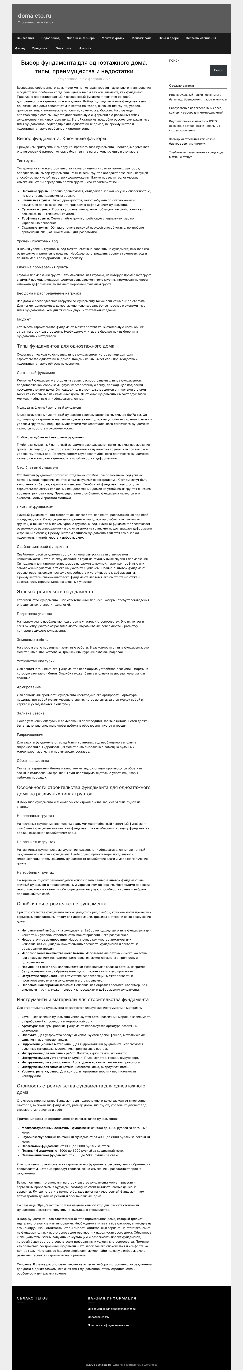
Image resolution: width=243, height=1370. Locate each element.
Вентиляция (25, 38)
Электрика (64, 48)
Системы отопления (201, 38)
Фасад (20, 48)
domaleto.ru (34, 15)
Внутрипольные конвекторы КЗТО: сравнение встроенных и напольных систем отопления (194, 125)
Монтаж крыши (113, 38)
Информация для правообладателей (112, 1308)
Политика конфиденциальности (108, 1325)
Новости (85, 48)
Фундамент (40, 48)
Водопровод (50, 38)
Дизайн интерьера (81, 38)
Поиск (174, 60)
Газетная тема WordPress (140, 1364)
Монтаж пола (142, 38)
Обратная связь (98, 1316)
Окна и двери (169, 38)
